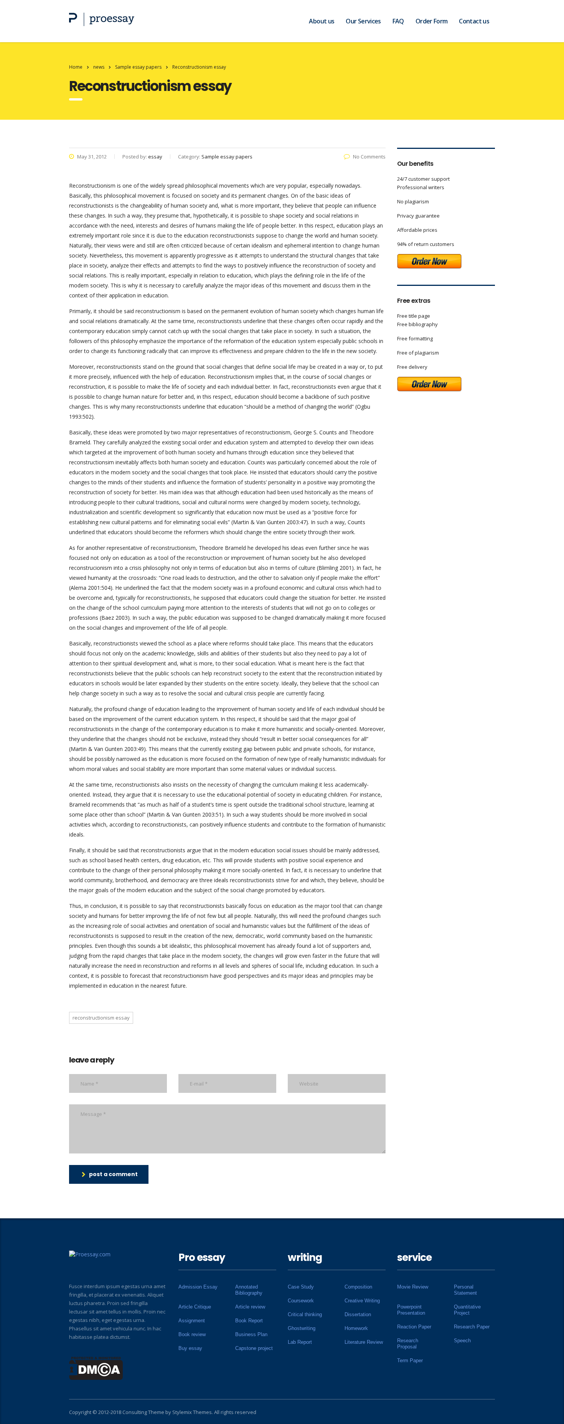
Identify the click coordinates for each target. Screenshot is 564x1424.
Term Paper (410, 1360)
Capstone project (254, 1348)
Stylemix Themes (192, 1412)
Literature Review (364, 1342)
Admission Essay (198, 1287)
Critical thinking (305, 1314)
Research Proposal (407, 1344)
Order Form (432, 21)
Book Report (249, 1320)
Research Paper (472, 1327)
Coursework (301, 1301)
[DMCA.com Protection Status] (96, 1367)
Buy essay (190, 1348)
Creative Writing (362, 1301)
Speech (462, 1340)
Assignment (191, 1320)
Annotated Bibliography (248, 1290)
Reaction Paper (414, 1327)
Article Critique (194, 1307)
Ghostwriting (301, 1328)
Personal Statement (465, 1290)
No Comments (369, 156)
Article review (250, 1307)
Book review (192, 1334)
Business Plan (251, 1334)
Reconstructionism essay (101, 1017)
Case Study (301, 1287)
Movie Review (412, 1287)
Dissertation (358, 1314)
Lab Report (300, 1342)
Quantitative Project (467, 1310)
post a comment (113, 1174)
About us (321, 21)
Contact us (474, 21)
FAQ (398, 21)
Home (75, 67)
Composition (358, 1287)
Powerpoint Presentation (411, 1310)
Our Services (363, 21)
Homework (356, 1328)
